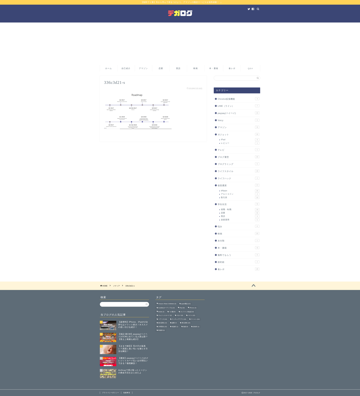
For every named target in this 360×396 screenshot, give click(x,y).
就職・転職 (239, 209)
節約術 (238, 262)
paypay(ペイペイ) (238, 113)
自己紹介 (126, 68)
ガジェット (238, 134)
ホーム (108, 68)
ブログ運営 (238, 157)
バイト (191, 315)
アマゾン (143, 68)
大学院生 (162, 326)
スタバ (180, 315)
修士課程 (162, 323)
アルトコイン (239, 194)
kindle (161, 311)
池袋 (185, 326)
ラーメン (195, 319)
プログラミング (238, 164)
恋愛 (161, 68)
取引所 (239, 197)
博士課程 (186, 323)
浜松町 (196, 326)
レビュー (239, 143)
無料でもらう (238, 255)
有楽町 (175, 326)
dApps (239, 191)
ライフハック (238, 178)
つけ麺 (172, 311)
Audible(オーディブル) (166, 308)
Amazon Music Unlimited (167, 304)
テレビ (238, 150)
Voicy (238, 120)
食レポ (232, 68)
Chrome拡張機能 (238, 99)
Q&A (250, 68)
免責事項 (126, 392)
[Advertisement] (180, 43)
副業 (174, 323)
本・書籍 (213, 68)
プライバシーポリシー (110, 392)
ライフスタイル (238, 171)
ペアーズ (162, 319)
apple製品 (186, 304)
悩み (238, 226)
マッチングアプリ (179, 319)
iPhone (193, 308)
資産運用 (239, 220)
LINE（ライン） (238, 106)
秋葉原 (161, 330)
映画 (195, 68)
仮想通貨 (238, 185)
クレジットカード (165, 315)
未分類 (238, 240)
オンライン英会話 (187, 311)
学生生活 (238, 204)
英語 (178, 68)
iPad (239, 140)
